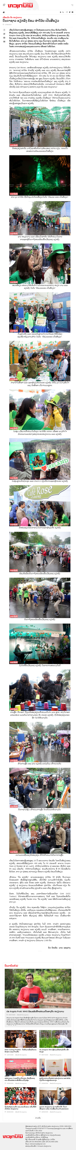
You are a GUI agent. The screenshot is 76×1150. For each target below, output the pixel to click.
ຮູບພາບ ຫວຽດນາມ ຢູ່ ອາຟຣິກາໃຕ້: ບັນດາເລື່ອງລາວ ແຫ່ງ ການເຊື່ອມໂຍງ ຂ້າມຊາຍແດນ (53, 1108)
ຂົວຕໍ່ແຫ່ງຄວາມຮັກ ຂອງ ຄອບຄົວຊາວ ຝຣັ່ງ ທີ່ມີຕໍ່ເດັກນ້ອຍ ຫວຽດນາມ (20, 1108)
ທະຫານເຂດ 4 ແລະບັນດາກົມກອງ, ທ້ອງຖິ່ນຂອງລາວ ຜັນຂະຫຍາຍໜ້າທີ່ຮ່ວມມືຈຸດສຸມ (20, 1079)
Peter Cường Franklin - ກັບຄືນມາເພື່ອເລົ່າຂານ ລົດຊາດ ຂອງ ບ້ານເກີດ (20, 1051)
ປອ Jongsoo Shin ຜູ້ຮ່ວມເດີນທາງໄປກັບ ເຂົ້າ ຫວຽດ (54, 1051)
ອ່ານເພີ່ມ (38, 1118)
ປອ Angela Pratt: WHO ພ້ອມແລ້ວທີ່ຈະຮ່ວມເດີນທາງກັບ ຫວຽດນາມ (35, 1011)
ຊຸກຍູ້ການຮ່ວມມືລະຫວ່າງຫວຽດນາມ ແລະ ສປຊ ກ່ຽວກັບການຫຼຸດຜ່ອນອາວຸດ (54, 1079)
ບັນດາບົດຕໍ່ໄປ (11, 966)
